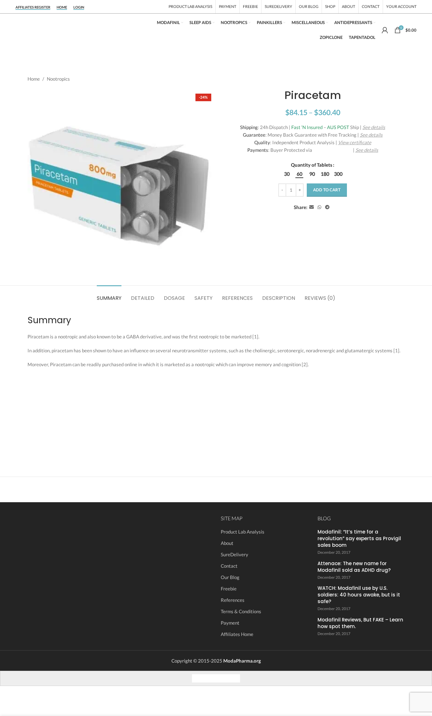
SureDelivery (234, 554)
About (227, 543)
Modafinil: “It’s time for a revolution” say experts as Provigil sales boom (359, 538)
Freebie (229, 588)
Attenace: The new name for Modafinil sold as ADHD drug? (354, 566)
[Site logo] (78, 29)
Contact (229, 566)
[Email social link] (311, 207)
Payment (230, 623)
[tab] (109, 295)
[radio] (287, 174)
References (232, 600)
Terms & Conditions (241, 611)
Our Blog (230, 577)
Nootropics (58, 79)
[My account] (385, 30)
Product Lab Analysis (242, 531)
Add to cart (327, 189)
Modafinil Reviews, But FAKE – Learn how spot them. (360, 623)
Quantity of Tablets (311, 165)
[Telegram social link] (327, 207)
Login (78, 7)
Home (62, 7)
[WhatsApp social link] (319, 207)
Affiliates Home (237, 634)
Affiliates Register (32, 7)
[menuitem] (198, 678)
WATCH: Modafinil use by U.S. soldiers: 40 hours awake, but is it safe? (359, 595)
